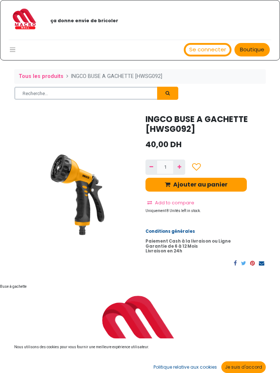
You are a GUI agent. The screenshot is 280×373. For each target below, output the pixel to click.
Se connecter (207, 49)
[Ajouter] (179, 167)
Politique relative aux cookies (185, 367)
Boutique (252, 49)
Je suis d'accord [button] (243, 367)
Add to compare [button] (174, 202)
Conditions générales (170, 231)
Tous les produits (41, 76)
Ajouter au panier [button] (200, 184)
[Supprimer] (151, 167)
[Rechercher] (167, 93)
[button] (196, 167)
